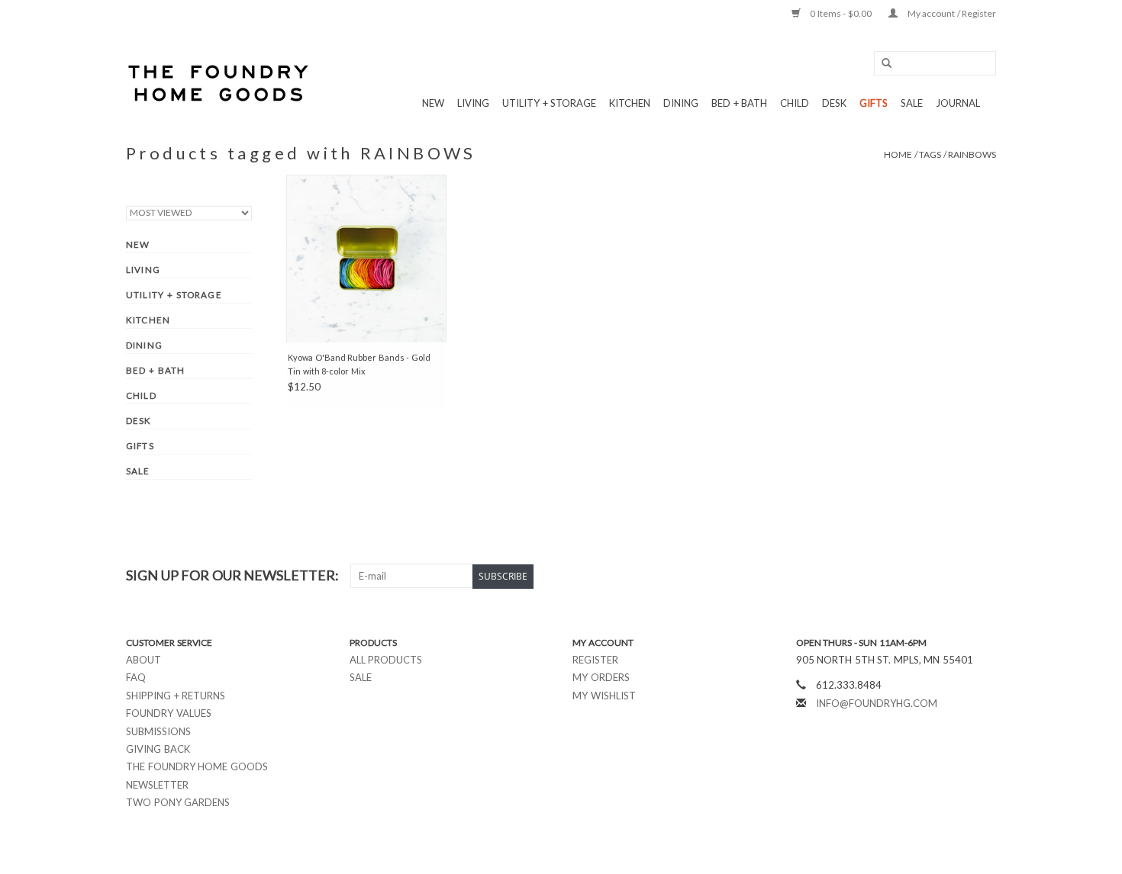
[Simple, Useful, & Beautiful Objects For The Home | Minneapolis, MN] (219, 83)
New (433, 103)
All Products (386, 660)
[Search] (881, 63)
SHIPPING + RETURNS (175, 695)
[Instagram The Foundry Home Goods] (984, 576)
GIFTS (873, 103)
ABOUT (143, 660)
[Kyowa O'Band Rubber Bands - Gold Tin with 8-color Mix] (366, 258)
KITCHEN (629, 103)
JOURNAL (958, 103)
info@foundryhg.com (876, 703)
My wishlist (604, 695)
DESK (834, 103)
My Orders (601, 677)
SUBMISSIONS (158, 731)
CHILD (794, 103)
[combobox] (935, 63)
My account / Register (950, 13)
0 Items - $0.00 (841, 13)
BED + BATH (739, 103)
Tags (930, 154)
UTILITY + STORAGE (549, 103)
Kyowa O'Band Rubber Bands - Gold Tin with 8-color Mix (359, 364)
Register (595, 660)
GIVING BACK (158, 749)
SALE (912, 103)
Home (898, 154)
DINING (680, 103)
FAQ (136, 677)
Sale (361, 677)
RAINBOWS (972, 154)
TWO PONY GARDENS (178, 802)
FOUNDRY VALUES (168, 713)
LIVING (473, 103)
